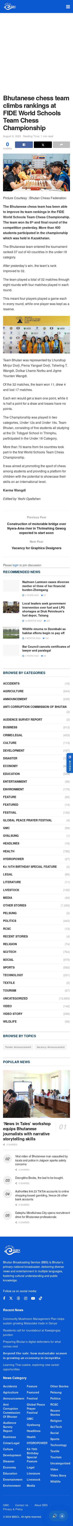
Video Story (12, 1014)
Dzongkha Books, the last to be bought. (39, 1178)
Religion (10, 944)
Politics (9, 921)
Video (7, 1006)
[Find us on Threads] (18, 1298)
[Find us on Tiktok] (40, 1298)
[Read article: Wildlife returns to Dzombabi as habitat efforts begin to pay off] (11, 633)
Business (10, 727)
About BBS (41, 1505)
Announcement (15, 699)
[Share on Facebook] (24, 144)
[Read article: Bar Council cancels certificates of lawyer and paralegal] (11, 650)
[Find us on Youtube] (33, 1298)
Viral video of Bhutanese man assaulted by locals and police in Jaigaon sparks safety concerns (41, 1160)
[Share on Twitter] (43, 144)
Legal (8, 874)
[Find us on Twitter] (11, 1298)
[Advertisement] (36, 51)
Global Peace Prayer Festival (27, 820)
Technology (13, 975)
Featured (10, 805)
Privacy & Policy (13, 1509)
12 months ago (33, 620)
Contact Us (21, 1505)
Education (11, 774)
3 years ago (31, 595)
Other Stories (14, 905)
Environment (13, 789)
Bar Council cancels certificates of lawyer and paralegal (46, 648)
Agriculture (13, 691)
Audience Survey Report (22, 719)
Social (8, 960)
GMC (6, 828)
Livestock (11, 890)
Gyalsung (11, 836)
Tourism (9, 990)
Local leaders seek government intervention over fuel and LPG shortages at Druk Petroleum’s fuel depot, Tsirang (44, 609)
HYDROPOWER (13, 859)
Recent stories (15, 936)
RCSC (7, 929)
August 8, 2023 (12, 136)
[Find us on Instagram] (25, 1298)
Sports (9, 967)
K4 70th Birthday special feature (30, 867)
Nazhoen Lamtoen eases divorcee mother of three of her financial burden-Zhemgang (45, 586)
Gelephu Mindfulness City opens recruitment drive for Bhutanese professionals (42, 1215)
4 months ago (32, 638)
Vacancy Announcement (51, 1047)
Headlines (11, 843)
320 (48, 620)
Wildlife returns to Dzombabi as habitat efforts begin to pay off (44, 631)
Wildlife (10, 1021)
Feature (9, 797)
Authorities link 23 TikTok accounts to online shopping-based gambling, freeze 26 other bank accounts (42, 1195)
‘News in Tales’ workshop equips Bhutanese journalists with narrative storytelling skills (26, 1131)
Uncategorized (15, 998)
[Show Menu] (68, 6)
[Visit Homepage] (9, 6)
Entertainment (15, 781)
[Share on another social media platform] (61, 144)
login (16, 565)
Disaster (10, 758)
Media (7, 898)
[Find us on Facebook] (4, 1298)
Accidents (11, 683)
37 (44, 595)
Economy (10, 766)
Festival (10, 812)
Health (8, 851)
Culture (9, 743)
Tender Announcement (18, 1047)
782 (47, 638)
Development (14, 750)
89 (44, 655)
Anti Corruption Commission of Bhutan (35, 707)
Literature (12, 882)
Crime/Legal (13, 735)
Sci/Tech (9, 952)
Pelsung (10, 913)
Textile (9, 983)
